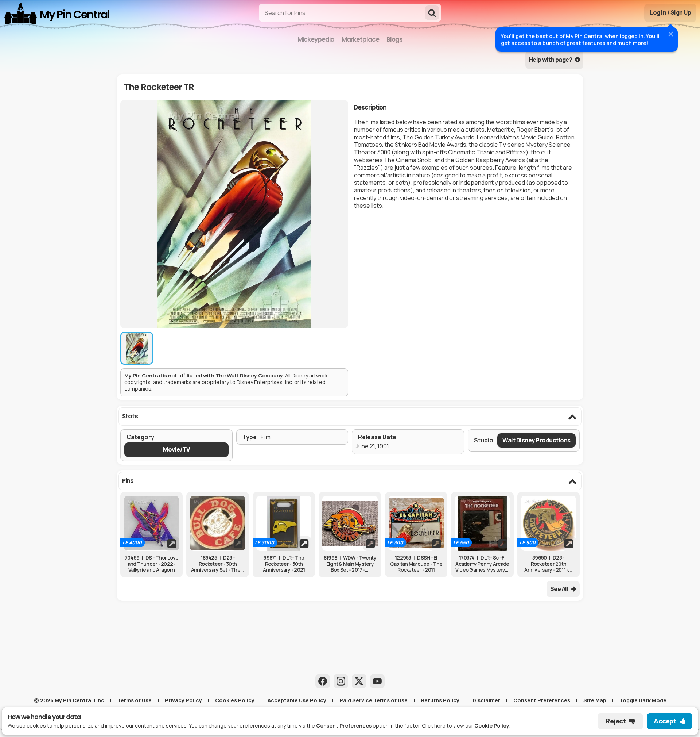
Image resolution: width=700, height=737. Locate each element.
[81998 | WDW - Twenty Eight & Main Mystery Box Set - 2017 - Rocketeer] (350, 523)
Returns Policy (440, 700)
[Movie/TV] (176, 449)
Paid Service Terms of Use (373, 700)
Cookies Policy (234, 700)
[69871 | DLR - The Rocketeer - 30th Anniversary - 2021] (284, 523)
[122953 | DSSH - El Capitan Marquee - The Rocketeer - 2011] (416, 523)
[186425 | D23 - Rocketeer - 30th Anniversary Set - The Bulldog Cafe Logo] (217, 523)
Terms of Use (134, 700)
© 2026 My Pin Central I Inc (69, 700)
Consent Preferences (541, 700)
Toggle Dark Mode (642, 700)
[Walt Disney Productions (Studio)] (536, 440)
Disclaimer (486, 700)
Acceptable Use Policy (297, 700)
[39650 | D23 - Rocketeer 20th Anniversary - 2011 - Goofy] (548, 523)
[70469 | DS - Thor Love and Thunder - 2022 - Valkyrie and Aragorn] (151, 523)
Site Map (594, 700)
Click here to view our (465, 725)
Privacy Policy (183, 700)
